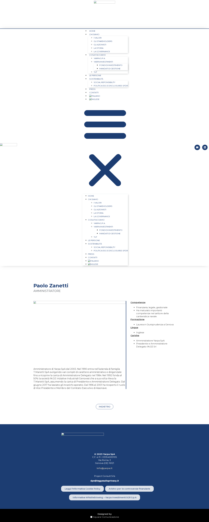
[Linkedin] (205, 147)
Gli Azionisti (100, 44)
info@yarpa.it (104, 468)
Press (92, 89)
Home (92, 31)
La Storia (98, 48)
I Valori (98, 38)
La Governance (102, 51)
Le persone (95, 75)
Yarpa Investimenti (103, 62)
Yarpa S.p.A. (99, 58)
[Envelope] (197, 147)
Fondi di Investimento (110, 65)
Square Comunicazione (106, 517)
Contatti (94, 92)
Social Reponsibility (104, 82)
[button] (105, 147)
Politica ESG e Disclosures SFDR (111, 86)
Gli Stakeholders (103, 41)
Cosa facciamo (97, 55)
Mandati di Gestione (109, 68)
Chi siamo (94, 34)
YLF (95, 72)
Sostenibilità (96, 79)
